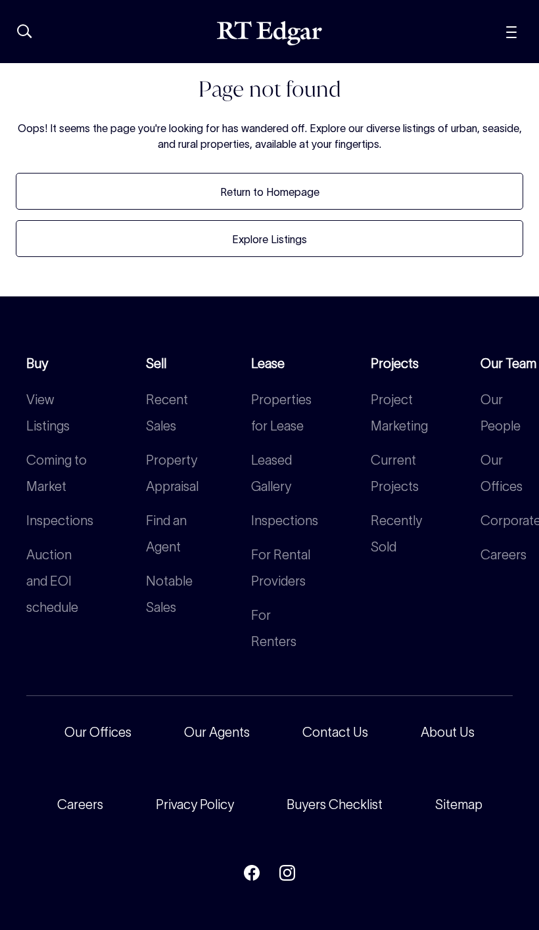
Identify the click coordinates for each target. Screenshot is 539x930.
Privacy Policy (195, 804)
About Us (448, 732)
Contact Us (335, 732)
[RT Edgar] (269, 33)
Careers (503, 554)
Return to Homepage (269, 192)
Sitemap (458, 804)
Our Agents (217, 732)
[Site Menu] (511, 30)
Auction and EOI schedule (52, 581)
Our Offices (97, 732)
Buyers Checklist (335, 804)
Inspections (59, 520)
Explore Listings (269, 239)
